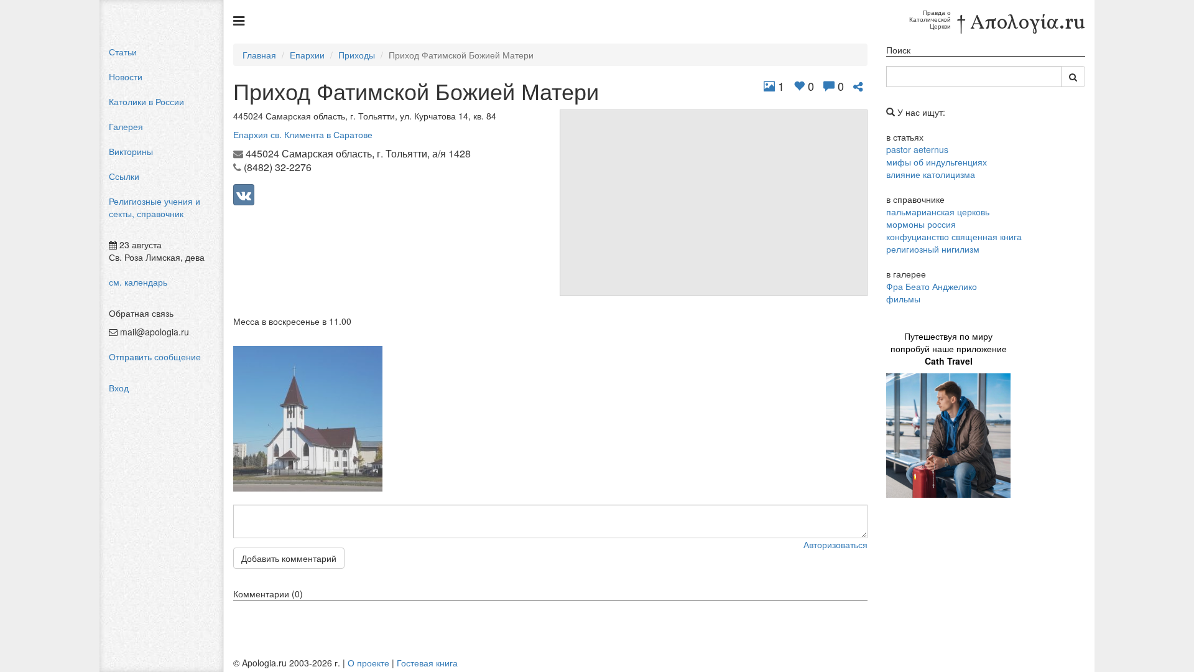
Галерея (126, 126)
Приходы (356, 55)
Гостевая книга (427, 662)
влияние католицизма (930, 174)
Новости (125, 76)
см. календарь (138, 282)
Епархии (307, 55)
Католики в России (146, 101)
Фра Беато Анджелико (931, 286)
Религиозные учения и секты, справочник (154, 207)
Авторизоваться (835, 544)
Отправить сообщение (155, 356)
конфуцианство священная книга (954, 236)
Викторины (131, 151)
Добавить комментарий (288, 558)
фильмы (903, 298)
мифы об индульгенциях (936, 162)
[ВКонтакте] (243, 194)
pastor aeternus (917, 149)
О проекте (368, 662)
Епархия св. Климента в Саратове (303, 134)
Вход (119, 387)
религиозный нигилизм (932, 249)
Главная (259, 55)
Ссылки (124, 176)
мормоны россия (921, 224)
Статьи (123, 51)
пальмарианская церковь (937, 211)
